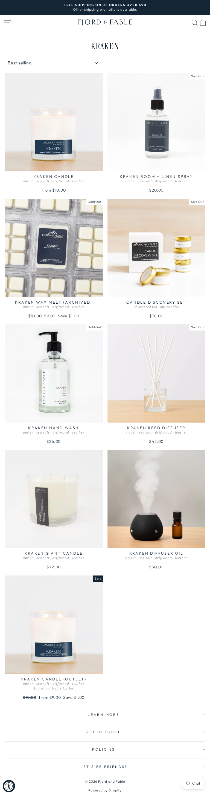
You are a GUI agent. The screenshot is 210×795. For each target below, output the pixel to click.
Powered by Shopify (105, 790)
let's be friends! (103, 766)
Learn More (103, 714)
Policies (103, 749)
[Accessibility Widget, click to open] (9, 786)
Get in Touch (103, 732)
